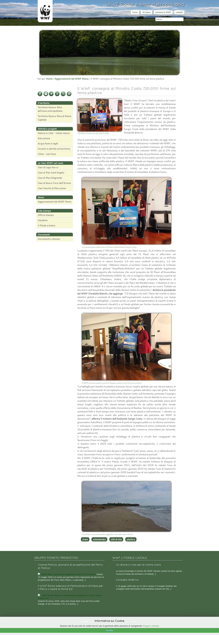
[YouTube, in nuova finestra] (57, 95)
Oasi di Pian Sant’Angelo (51, 172)
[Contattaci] (69, 95)
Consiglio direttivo (127, 579)
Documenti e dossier (49, 238)
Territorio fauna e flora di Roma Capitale (54, 117)
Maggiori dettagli (151, 625)
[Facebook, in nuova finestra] (40, 95)
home (135, 12)
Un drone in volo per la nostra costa (138, 564)
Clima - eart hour (47, 154)
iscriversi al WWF (163, 12)
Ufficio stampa (45, 215)
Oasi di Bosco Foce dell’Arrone (54, 183)
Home (49, 78)
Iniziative (43, 220)
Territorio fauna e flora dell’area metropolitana (50, 109)
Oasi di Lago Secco (48, 167)
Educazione (44, 138)
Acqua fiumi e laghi (48, 143)
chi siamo (146, 12)
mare (85, 539)
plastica (131, 539)
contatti (179, 12)
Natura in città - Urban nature (54, 133)
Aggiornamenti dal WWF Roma (71, 78)
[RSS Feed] (63, 95)
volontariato (99, 539)
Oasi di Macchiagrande (50, 177)
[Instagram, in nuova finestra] (46, 95)
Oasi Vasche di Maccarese (52, 188)
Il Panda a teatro (46, 225)
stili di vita (116, 539)
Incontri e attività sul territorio (54, 148)
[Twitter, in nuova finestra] (51, 95)
